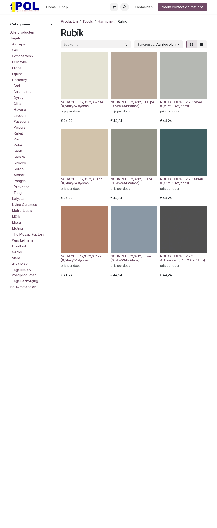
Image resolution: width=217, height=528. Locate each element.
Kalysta (18, 199)
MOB (16, 216)
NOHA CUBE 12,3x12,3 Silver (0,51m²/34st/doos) (181, 104)
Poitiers (19, 127)
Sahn (18, 151)
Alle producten (22, 32)
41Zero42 (20, 264)
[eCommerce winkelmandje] (114, 7)
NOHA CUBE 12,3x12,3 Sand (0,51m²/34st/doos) (81, 181)
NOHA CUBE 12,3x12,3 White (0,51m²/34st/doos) (82, 104)
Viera (16, 258)
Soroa (19, 169)
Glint (17, 103)
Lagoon (20, 115)
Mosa (16, 222)
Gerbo (17, 252)
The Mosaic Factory (28, 234)
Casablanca (23, 92)
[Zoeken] (125, 44)
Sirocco (20, 163)
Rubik (18, 145)
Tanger (19, 193)
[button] (124, 7)
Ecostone (19, 62)
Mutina (17, 228)
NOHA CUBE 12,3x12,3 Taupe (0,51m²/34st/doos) (132, 104)
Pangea (20, 181)
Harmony (19, 80)
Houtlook (19, 246)
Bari (17, 86)
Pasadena (21, 121)
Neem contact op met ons (182, 7)
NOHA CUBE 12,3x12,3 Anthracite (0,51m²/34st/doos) (182, 258)
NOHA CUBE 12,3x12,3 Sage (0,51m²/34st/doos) (131, 181)
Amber (19, 175)
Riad (17, 139)
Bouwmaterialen (23, 287)
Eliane (16, 68)
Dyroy (19, 97)
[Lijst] (201, 44)
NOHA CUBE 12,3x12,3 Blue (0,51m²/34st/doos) (131, 258)
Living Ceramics (24, 204)
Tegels (15, 38)
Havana (20, 109)
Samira (19, 157)
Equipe (17, 74)
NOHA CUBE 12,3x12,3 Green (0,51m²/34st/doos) (181, 181)
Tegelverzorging (25, 281)
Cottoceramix (22, 56)
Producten (69, 21)
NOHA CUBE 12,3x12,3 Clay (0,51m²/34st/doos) (81, 258)
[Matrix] (191, 44)
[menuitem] (50, 7)
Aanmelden (143, 7)
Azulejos (19, 44)
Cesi (15, 50)
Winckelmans (22, 240)
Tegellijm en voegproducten (24, 272)
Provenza (21, 187)
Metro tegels (22, 210)
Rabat (18, 133)
